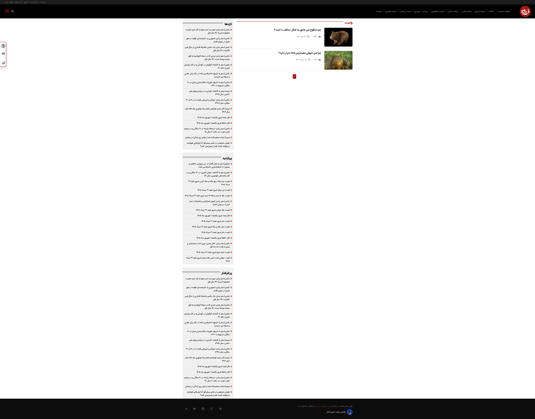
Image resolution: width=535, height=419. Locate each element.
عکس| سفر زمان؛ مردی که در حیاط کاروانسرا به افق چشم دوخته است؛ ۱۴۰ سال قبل (209, 58)
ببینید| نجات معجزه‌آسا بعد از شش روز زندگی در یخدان (207, 137)
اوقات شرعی (8, 2)
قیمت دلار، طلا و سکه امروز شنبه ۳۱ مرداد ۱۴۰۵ (211, 226)
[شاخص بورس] (3, 63)
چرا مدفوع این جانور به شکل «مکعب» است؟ (297, 30)
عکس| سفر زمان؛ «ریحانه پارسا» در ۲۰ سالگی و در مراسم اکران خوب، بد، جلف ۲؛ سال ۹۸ (207, 130)
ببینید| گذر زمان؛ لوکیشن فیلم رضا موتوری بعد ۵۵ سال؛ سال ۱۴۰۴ (207, 110)
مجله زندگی (453, 11)
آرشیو (26, 2)
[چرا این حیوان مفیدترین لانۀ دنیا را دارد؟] (338, 60)
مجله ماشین (391, 11)
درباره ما (43, 2)
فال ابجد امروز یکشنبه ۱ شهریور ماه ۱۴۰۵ (213, 117)
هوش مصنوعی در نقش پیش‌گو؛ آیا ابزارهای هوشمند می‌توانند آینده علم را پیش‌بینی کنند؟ (208, 144)
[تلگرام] (220, 409)
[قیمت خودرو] (3, 54)
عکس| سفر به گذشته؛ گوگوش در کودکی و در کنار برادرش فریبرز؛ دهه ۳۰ (207, 66)
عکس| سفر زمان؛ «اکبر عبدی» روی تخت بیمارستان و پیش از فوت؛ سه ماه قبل (208, 245)
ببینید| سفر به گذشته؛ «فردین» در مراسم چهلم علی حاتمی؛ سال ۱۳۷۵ (209, 93)
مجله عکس (466, 11)
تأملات (491, 11)
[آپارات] (203, 409)
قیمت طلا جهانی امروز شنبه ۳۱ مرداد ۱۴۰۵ (213, 210)
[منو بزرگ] (7, 11)
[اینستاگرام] (211, 409)
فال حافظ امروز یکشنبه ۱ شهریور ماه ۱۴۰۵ (213, 123)
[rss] (186, 409)
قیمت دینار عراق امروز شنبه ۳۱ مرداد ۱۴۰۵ (213, 252)
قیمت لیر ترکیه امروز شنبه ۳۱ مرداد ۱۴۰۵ (214, 190)
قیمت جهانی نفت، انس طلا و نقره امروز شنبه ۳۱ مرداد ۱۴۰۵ (208, 259)
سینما (425, 11)
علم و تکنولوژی (437, 11)
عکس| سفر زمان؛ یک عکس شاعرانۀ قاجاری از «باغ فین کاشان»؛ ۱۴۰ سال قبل (207, 49)
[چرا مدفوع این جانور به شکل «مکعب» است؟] (338, 37)
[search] (12, 12)
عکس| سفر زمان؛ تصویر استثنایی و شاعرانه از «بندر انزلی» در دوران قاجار (209, 203)
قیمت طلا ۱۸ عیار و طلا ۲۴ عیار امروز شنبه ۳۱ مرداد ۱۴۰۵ (207, 195)
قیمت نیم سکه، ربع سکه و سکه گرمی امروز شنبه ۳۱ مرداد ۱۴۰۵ (209, 183)
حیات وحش (405, 11)
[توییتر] (194, 409)
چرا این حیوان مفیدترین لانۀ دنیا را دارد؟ (300, 53)
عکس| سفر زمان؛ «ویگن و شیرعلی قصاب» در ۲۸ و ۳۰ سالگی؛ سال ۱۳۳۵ (208, 101)
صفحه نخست (504, 11)
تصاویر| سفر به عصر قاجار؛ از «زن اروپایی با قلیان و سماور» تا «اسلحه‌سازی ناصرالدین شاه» (209, 165)
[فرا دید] (525, 11)
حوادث (379, 11)
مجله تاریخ (480, 11)
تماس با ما (34, 2)
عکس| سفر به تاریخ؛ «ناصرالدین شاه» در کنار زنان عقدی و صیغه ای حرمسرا (207, 75)
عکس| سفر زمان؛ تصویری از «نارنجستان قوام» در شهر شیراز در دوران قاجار (208, 40)
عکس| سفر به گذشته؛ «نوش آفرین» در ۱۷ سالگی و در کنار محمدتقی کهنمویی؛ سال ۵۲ (208, 174)
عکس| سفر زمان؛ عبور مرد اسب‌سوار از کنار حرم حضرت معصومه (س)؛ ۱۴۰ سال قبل (208, 31)
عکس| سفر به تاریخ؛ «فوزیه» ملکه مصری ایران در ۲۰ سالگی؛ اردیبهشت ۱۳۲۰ (208, 84)
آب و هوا (18, 2)
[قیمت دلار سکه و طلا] (3, 46)
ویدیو (416, 11)
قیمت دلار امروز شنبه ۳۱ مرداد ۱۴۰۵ (215, 221)
